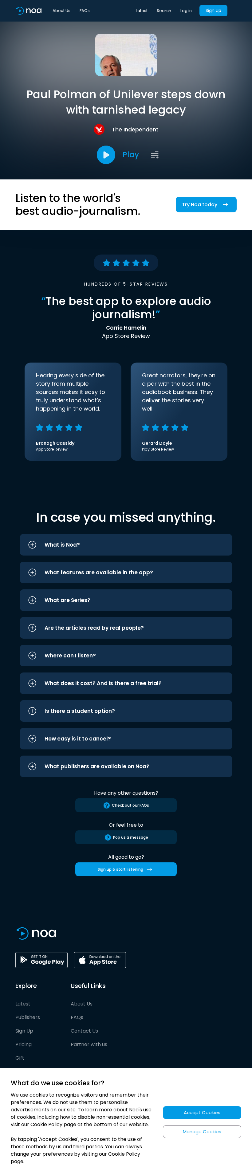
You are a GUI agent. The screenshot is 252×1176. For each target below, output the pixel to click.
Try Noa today (199, 204)
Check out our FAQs (130, 805)
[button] (126, 545)
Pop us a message (130, 837)
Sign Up (213, 10)
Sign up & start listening (120, 869)
